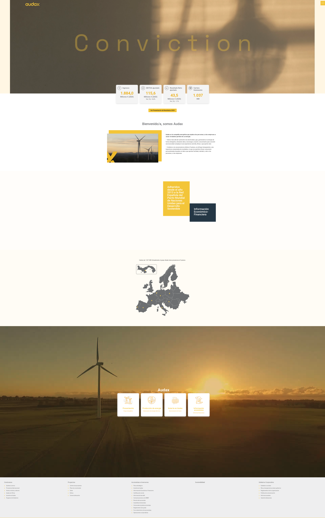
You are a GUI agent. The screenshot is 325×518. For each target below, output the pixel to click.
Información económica (199, 409)
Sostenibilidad (200, 482)
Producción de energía (151, 408)
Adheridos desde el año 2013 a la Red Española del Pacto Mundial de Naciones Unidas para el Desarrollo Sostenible (176, 197)
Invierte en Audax (175, 408)
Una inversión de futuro (175, 411)
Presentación (128, 408)
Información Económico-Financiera (201, 211)
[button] (323, 3)
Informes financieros (198, 413)
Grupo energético (128, 411)
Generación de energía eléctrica (151, 411)
